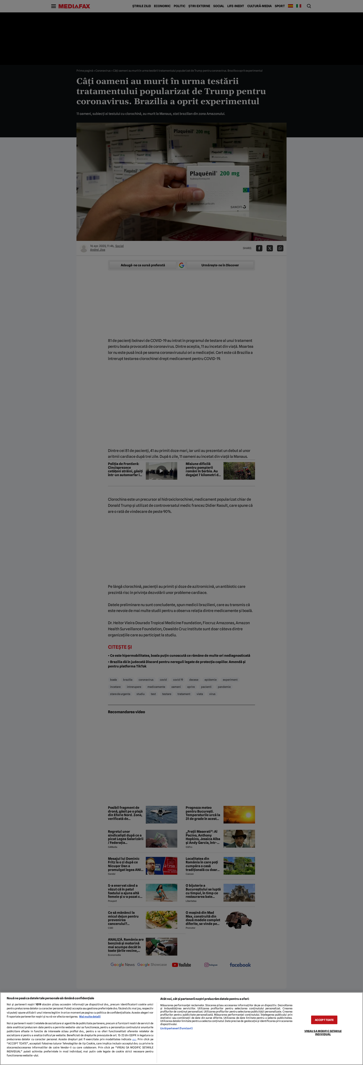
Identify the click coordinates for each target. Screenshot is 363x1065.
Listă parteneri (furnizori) (176, 1028)
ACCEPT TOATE (324, 1019)
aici (134, 1039)
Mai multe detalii (90, 1016)
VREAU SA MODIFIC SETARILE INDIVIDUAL (323, 1032)
